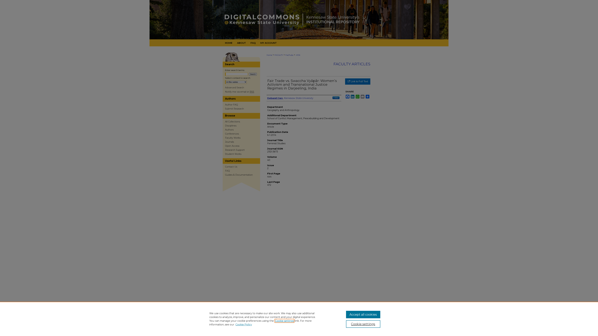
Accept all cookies (363, 314)
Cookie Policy (243, 324)
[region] (299, 319)
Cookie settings (284, 320)
